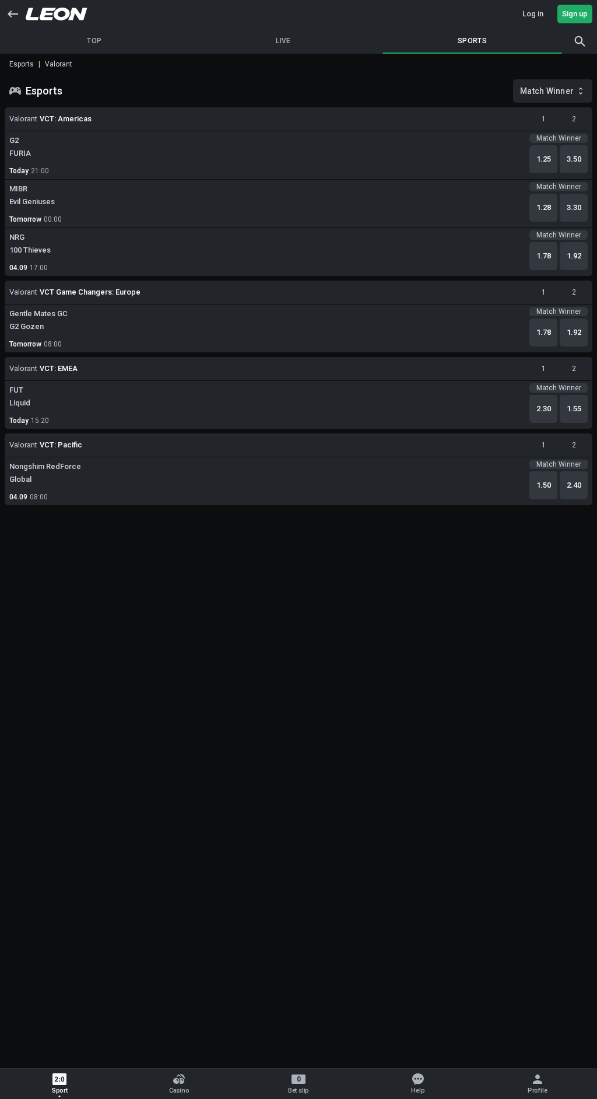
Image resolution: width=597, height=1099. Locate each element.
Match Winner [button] (547, 91)
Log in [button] (532, 13)
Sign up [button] (575, 13)
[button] (13, 14)
